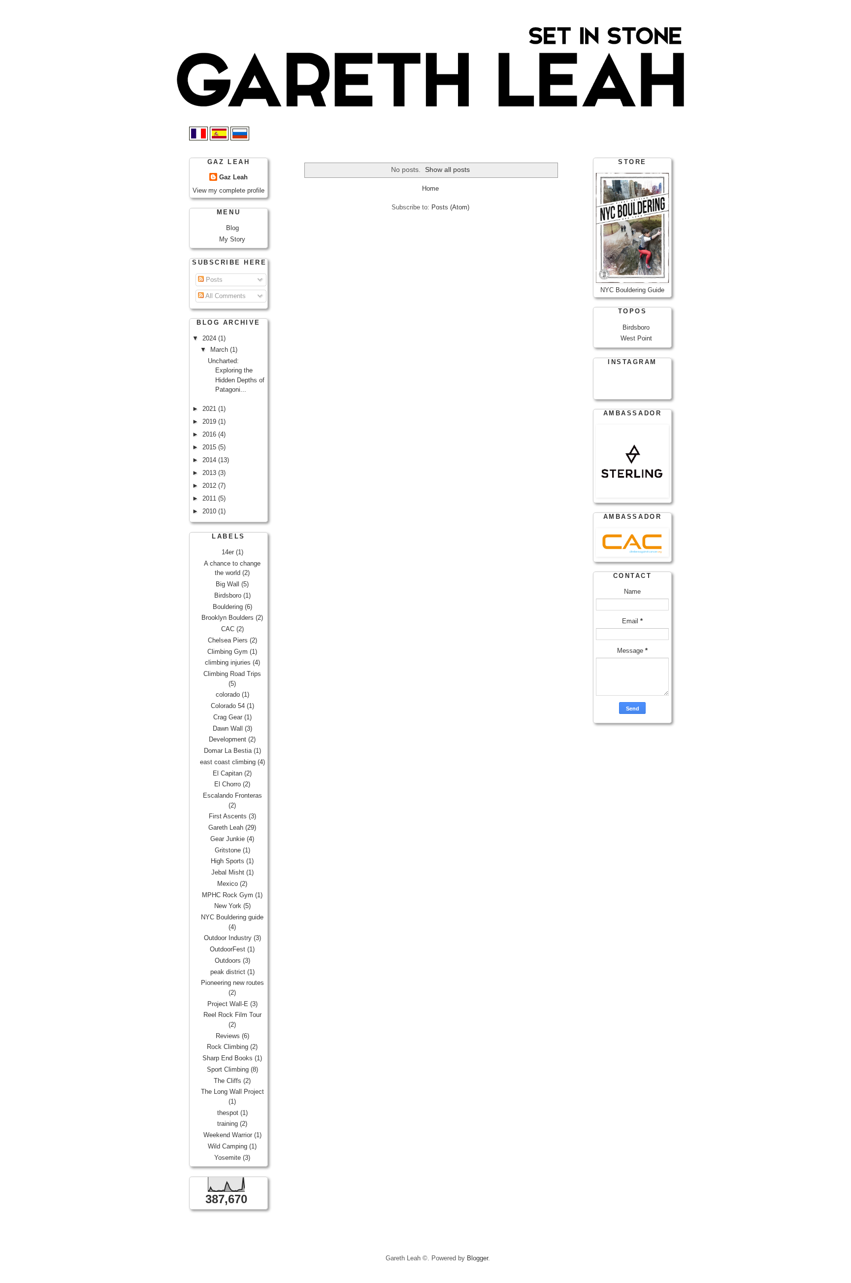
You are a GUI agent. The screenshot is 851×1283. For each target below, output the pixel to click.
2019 (210, 421)
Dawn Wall (228, 728)
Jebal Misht (227, 872)
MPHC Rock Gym (227, 895)
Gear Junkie (227, 839)
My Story (232, 239)
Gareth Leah (225, 827)
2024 (210, 338)
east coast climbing (228, 762)
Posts (213, 279)
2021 (210, 408)
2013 (210, 472)
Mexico (227, 883)
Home (430, 188)
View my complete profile (228, 190)
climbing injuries (228, 662)
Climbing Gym (227, 651)
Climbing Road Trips (232, 673)
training (227, 1123)
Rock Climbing (227, 1046)
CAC (227, 629)
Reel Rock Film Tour (232, 1014)
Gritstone (228, 850)
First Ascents (228, 816)
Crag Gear (227, 717)
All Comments (225, 296)
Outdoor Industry (228, 938)
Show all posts (447, 169)
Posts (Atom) (450, 207)
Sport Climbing (228, 1069)
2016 (210, 434)
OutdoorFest (227, 949)
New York (227, 906)
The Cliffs (227, 1080)
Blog (232, 228)
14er (228, 552)
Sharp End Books (227, 1058)
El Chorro (227, 784)
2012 (210, 485)
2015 (210, 447)
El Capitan (227, 773)
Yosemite (227, 1157)
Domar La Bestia (228, 750)
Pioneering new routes (232, 982)
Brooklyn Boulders (227, 617)
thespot (227, 1112)
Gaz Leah (233, 177)
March (220, 349)
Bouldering (228, 606)
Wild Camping (227, 1146)
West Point (636, 338)
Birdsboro (227, 595)
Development (227, 739)
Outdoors (228, 960)
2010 (210, 511)
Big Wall (227, 584)
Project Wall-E (227, 1004)
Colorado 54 (228, 705)
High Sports (227, 861)
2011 (210, 498)
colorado (228, 694)
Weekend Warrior (227, 1135)
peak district (227, 972)
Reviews (228, 1036)
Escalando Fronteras (232, 795)
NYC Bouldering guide (232, 917)
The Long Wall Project (232, 1091)
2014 (210, 460)
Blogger (477, 1258)
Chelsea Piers (228, 640)
